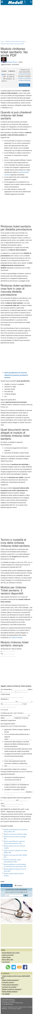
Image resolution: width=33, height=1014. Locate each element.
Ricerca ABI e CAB (7, 959)
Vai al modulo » (24, 85)
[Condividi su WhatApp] (8, 969)
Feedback (19, 885)
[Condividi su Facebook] (25, 969)
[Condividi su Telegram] (13, 969)
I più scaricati (6, 962)
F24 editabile (6, 994)
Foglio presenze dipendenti (10, 985)
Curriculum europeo (8, 982)
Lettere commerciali (7, 955)
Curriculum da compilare (9, 987)
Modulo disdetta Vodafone (9, 991)
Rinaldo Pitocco (12, 62)
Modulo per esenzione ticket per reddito (15, 834)
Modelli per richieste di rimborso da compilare (15, 41)
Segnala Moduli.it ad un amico (11, 953)
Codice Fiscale (6, 957)
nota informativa (23, 74)
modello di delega (16, 637)
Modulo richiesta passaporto (10, 980)
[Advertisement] (16, 22)
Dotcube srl (11, 999)
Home (2, 41)
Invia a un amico (6, 885)
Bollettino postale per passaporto (11, 989)
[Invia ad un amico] (19, 969)
